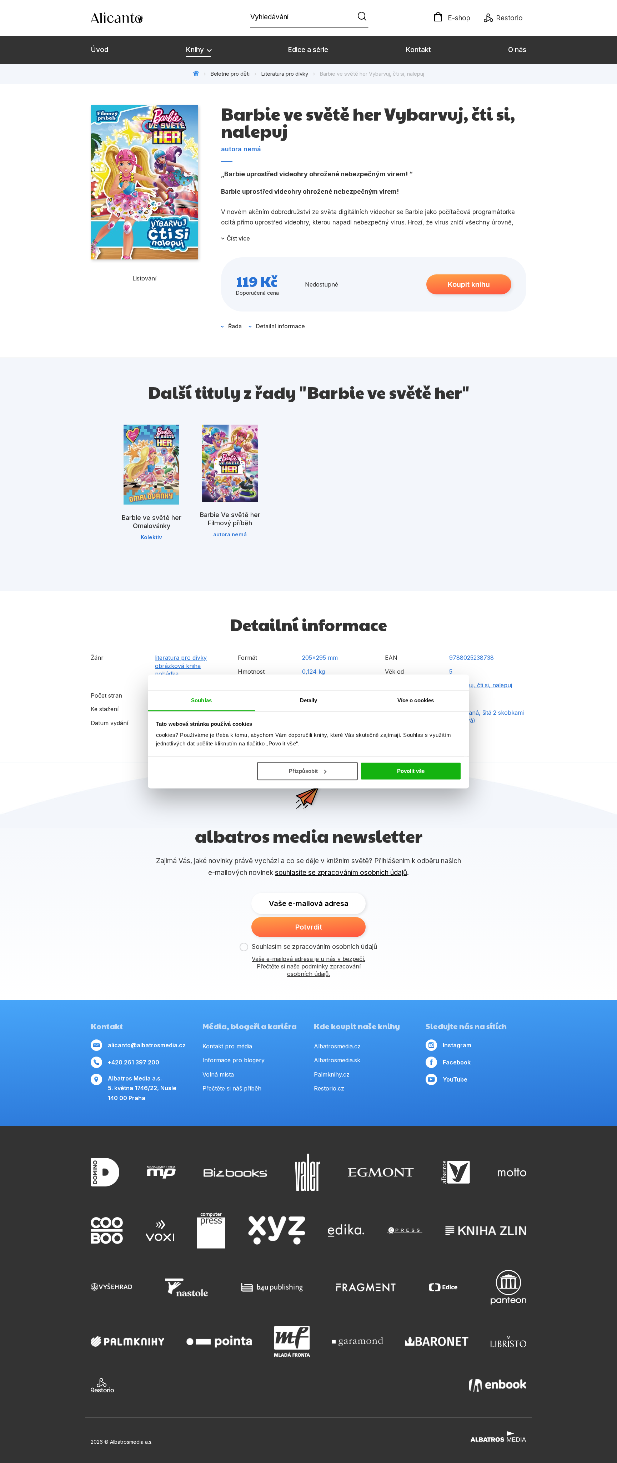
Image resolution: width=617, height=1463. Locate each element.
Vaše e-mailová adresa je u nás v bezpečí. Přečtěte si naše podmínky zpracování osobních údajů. (308, 966)
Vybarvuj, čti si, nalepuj (480, 685)
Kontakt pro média (227, 1046)
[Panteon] (508, 1287)
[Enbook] (497, 1385)
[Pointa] (219, 1341)
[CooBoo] (107, 1231)
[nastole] (187, 1287)
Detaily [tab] (308, 700)
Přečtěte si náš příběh (231, 1088)
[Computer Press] (211, 1231)
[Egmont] (381, 1172)
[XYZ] (276, 1231)
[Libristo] (508, 1341)
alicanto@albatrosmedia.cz (147, 1045)
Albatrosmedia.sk (337, 1060)
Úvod (99, 50)
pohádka (167, 673)
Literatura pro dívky (284, 73)
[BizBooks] (235, 1172)
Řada (235, 326)
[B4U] (271, 1287)
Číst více (238, 238)
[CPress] (404, 1231)
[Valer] (307, 1172)
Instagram (457, 1045)
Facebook (457, 1062)
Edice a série (308, 50)
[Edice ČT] (443, 1287)
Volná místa (218, 1074)
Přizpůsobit (303, 771)
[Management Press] (161, 1172)
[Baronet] (437, 1341)
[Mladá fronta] (292, 1341)
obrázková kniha (178, 665)
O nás (517, 50)
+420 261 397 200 (133, 1062)
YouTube (455, 1079)
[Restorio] (102, 1385)
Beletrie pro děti (230, 73)
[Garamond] (357, 1341)
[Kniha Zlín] (486, 1231)
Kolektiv (151, 537)
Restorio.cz (329, 1088)
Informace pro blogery (233, 1060)
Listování (144, 278)
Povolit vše (411, 771)
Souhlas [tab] (201, 700)
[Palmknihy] (127, 1341)
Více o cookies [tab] (415, 700)
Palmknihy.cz (332, 1074)
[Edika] (346, 1231)
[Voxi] (160, 1231)
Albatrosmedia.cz (337, 1046)
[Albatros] (456, 1172)
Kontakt (418, 50)
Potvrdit (308, 927)
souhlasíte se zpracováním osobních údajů (341, 873)
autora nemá (241, 149)
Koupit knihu (469, 284)
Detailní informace (280, 326)
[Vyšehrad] (111, 1287)
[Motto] (512, 1172)
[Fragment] (365, 1287)
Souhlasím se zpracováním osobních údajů (314, 946)
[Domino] (105, 1172)
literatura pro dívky (181, 657)
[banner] (132, 17)
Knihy (196, 50)
